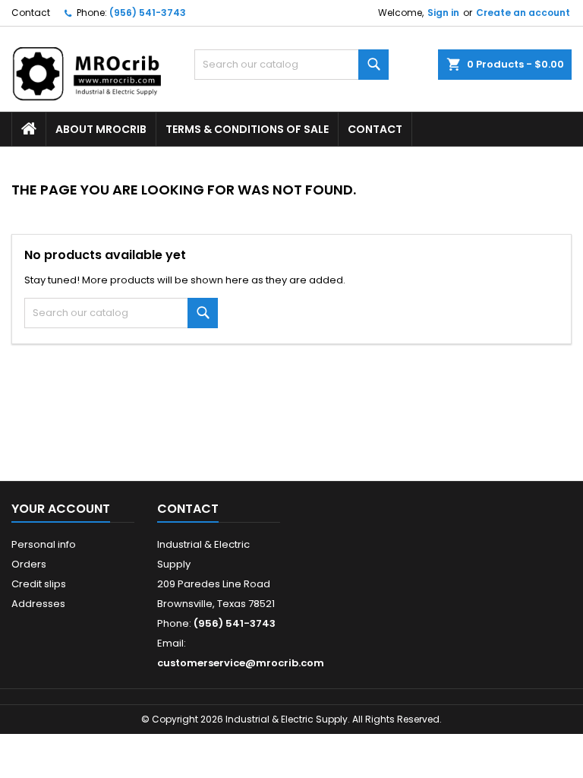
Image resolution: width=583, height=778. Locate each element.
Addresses (38, 603)
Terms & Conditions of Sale (247, 129)
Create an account (523, 12)
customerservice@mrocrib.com (240, 663)
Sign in (443, 12)
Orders (28, 564)
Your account (60, 508)
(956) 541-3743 (147, 12)
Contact (30, 12)
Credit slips (38, 584)
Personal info (43, 544)
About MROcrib (101, 129)
